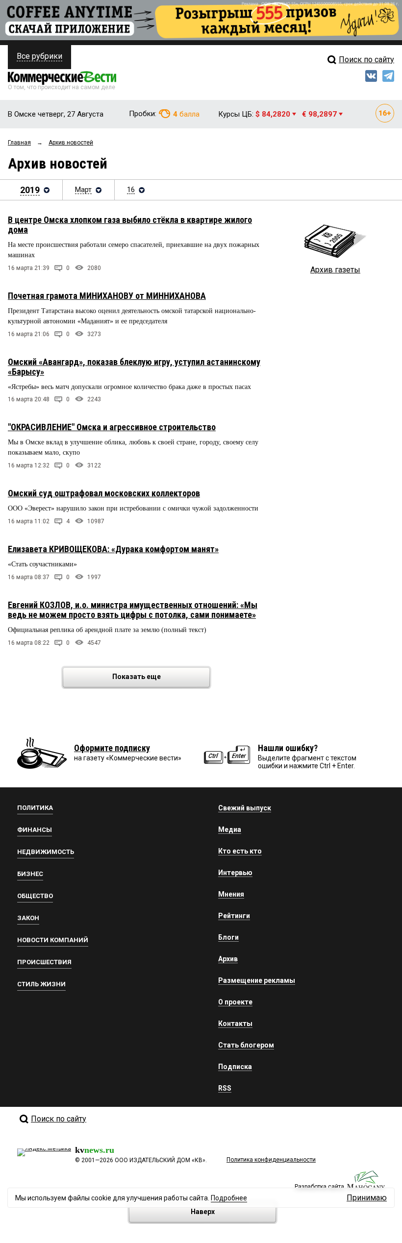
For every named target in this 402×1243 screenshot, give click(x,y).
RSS (224, 1088)
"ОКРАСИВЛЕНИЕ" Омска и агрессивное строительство (112, 427)
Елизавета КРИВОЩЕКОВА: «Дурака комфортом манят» (113, 549)
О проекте (235, 1002)
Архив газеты (335, 269)
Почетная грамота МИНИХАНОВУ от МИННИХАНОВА (107, 296)
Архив (228, 959)
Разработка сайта (319, 1186)
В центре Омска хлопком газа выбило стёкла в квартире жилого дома (130, 225)
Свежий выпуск (244, 808)
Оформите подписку (112, 748)
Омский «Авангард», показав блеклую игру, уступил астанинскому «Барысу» (134, 367)
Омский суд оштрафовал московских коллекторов (104, 493)
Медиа (229, 829)
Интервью (235, 873)
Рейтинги (234, 916)
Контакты (235, 1023)
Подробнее (229, 1198)
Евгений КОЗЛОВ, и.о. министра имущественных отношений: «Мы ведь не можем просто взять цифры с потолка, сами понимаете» (132, 610)
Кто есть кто (240, 851)
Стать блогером (246, 1045)
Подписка (235, 1067)
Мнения (231, 894)
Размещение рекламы (256, 980)
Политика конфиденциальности (271, 1159)
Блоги (228, 937)
